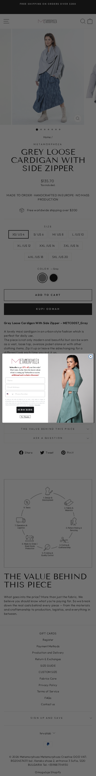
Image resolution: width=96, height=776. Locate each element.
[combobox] (10, 394)
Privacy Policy (31, 404)
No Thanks (25, 416)
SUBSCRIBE (25, 409)
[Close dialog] (91, 356)
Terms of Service (37, 404)
